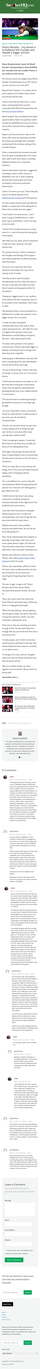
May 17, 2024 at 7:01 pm (19, 891)
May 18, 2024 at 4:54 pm (22, 1081)
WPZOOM (11, 1364)
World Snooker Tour (25, 43)
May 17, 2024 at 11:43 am (18, 779)
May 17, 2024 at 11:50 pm (20, 974)
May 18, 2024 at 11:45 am (22, 1054)
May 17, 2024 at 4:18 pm (18, 834)
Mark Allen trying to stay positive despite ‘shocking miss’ (25, 689)
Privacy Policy (6, 1319)
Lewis (12, 777)
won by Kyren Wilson (14, 111)
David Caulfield (8, 56)
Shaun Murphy (12, 723)
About (4, 1315)
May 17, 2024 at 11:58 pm (18, 1121)
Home (4, 1312)
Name (7, 1220)
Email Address (10, 1230)
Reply (30, 779)
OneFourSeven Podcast (12, 198)
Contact (4, 1317)
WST (17, 677)
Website (8, 1240)
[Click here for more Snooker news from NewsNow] (7, 1304)
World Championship (9, 43)
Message (8, 1200)
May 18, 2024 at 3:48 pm (18, 1153)
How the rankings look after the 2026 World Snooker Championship (26, 698)
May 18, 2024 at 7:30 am (21, 1040)
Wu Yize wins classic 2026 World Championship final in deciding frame (25, 708)
